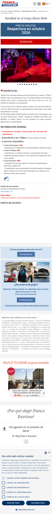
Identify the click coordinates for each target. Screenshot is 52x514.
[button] (26, 509)
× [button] (49, 453)
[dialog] (26, 482)
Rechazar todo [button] (38, 503)
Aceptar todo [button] (13, 503)
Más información (20, 473)
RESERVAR (26, 41)
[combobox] (45, 453)
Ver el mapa (5, 191)
